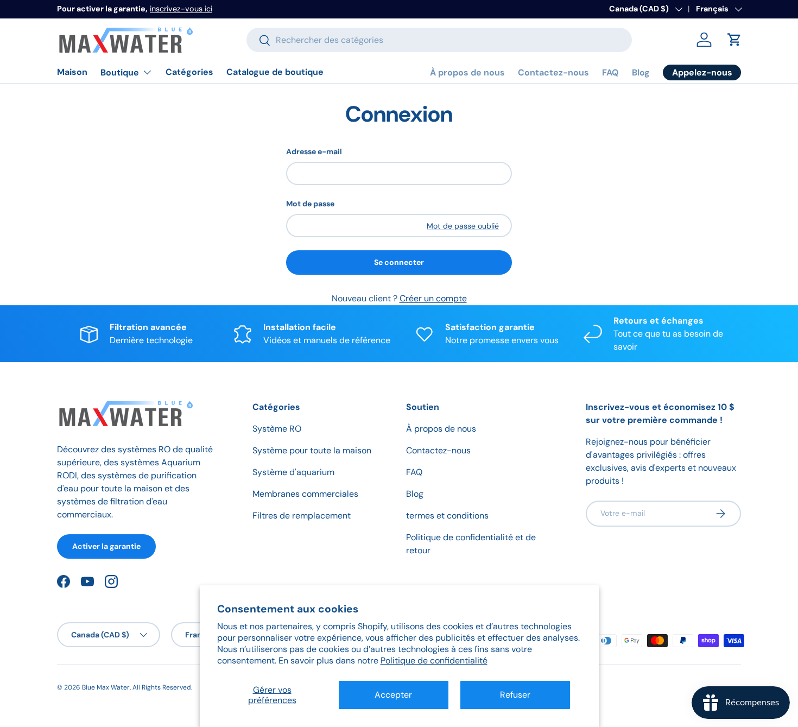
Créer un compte (433, 298)
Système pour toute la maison (311, 450)
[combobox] (439, 40)
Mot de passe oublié (463, 226)
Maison (72, 72)
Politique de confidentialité (434, 660)
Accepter (393, 694)
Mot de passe (310, 203)
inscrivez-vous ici (181, 9)
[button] (734, 40)
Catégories (189, 72)
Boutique (119, 72)
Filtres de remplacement (301, 515)
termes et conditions (447, 515)
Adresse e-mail (314, 151)
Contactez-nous (553, 72)
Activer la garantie (106, 546)
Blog (641, 72)
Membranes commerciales (305, 494)
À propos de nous (467, 72)
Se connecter (399, 262)
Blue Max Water (106, 687)
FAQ (610, 72)
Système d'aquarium (293, 472)
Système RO (276, 428)
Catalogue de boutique (275, 72)
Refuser (515, 694)
